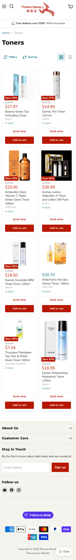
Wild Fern (47, 287)
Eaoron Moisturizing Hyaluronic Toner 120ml (55, 376)
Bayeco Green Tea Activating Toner (17, 113)
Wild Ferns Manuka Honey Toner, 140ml (55, 281)
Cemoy (45, 118)
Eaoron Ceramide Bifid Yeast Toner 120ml (19, 282)
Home (6, 33)
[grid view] (61, 57)
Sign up (60, 467)
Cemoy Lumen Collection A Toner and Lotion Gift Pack (55, 195)
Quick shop (19, 131)
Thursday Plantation (15, 363)
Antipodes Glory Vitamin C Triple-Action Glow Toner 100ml (17, 197)
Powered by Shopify (38, 553)
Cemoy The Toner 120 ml (53, 113)
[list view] (69, 57)
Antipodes (10, 206)
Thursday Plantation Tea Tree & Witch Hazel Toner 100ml (18, 356)
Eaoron (8, 287)
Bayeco (9, 118)
